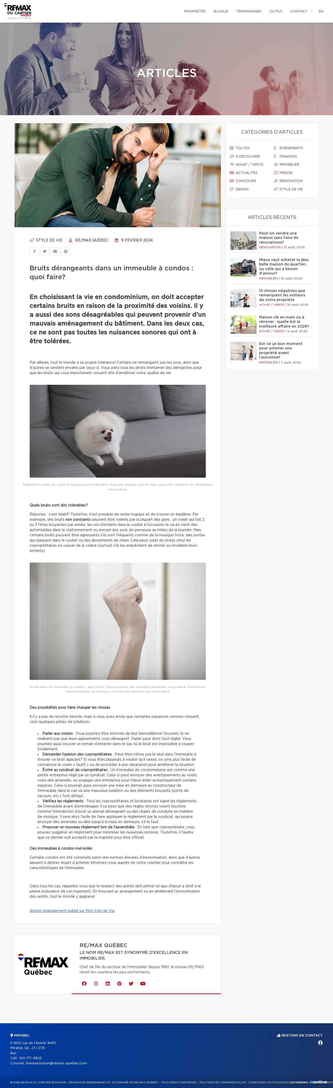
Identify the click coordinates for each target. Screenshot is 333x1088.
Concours (245, 181)
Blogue (221, 11)
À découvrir (247, 156)
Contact (299, 11)
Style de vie (48, 240)
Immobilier (289, 164)
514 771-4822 (30, 1058)
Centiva (318, 1082)
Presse (286, 173)
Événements (291, 148)
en (321, 11)
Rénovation (291, 181)
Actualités (246, 173)
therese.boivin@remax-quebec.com (56, 1063)
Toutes (242, 148)
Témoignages (248, 11)
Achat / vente (249, 164)
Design (241, 189)
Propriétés (195, 11)
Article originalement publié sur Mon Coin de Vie (72, 911)
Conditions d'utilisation (268, 1082)
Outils (276, 11)
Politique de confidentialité (223, 1082)
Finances (288, 156)
